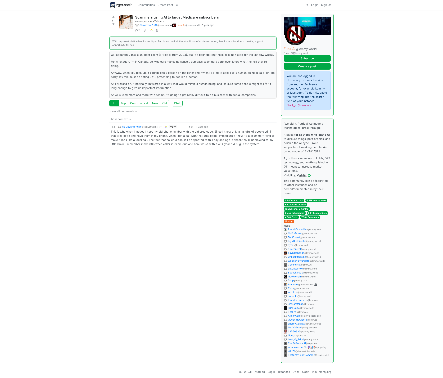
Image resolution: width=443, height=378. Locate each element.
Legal (271, 372)
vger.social (124, 5)
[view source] (157, 30)
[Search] (307, 4)
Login (314, 5)
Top (123, 103)
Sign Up (326, 5)
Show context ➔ (120, 119)
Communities (146, 5)
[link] (145, 30)
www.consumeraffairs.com (150, 21)
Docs (296, 372)
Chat (177, 103)
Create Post (165, 5)
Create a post (307, 66)
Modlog (289, 221)
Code (305, 372)
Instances (284, 372)
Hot (114, 103)
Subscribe (307, 58)
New (155, 103)
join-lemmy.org (322, 372)
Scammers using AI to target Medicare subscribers (177, 17)
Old (164, 103)
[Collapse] (113, 126)
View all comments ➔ (123, 111)
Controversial (139, 103)
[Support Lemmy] (177, 4)
